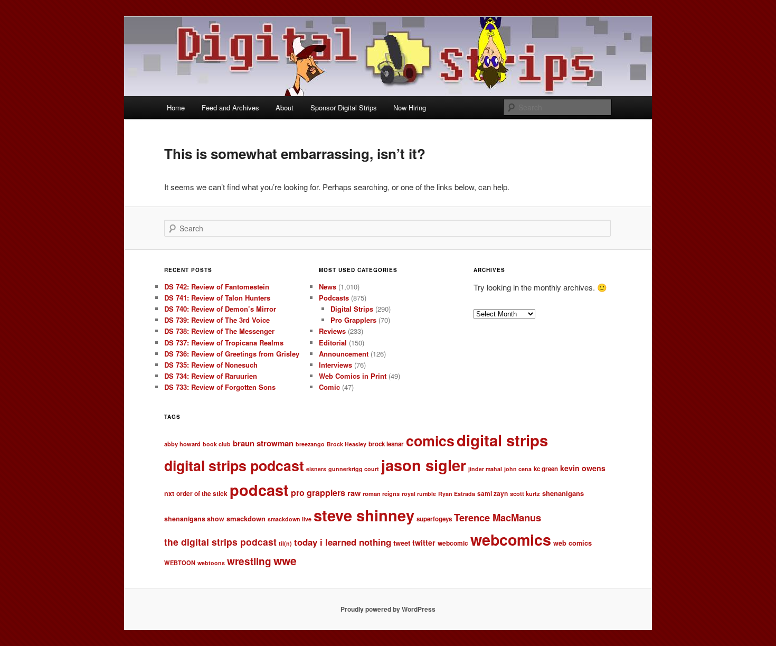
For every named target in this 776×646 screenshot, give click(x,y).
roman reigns (381, 493)
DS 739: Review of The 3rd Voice (217, 320)
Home (176, 107)
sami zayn (492, 493)
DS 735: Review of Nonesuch (211, 365)
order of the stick (202, 493)
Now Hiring (409, 107)
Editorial (333, 343)
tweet (401, 543)
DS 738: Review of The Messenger (219, 331)
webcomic (453, 543)
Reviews (332, 331)
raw (354, 493)
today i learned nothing (342, 542)
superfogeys (434, 518)
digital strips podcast (234, 465)
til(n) (285, 543)
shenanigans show (194, 518)
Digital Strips (351, 309)
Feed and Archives (230, 107)
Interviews (335, 365)
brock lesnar (386, 443)
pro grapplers (318, 492)
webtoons (211, 563)
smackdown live (289, 519)
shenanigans (563, 493)
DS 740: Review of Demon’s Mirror (220, 309)
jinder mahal (485, 469)
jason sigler (423, 465)
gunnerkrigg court (353, 469)
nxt (169, 493)
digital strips (502, 440)
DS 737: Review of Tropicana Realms (223, 343)
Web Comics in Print (352, 376)
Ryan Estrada (456, 494)
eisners (316, 469)
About (285, 107)
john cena (518, 469)
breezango (310, 444)
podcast (259, 490)
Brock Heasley (346, 444)
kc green (546, 468)
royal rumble (419, 494)
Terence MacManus (497, 517)
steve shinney (364, 515)
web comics (572, 543)
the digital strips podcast (220, 541)
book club (217, 444)
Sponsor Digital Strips (343, 107)
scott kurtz (525, 493)
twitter (424, 542)
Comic (329, 387)
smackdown (246, 518)
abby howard (182, 443)
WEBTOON (179, 562)
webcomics (510, 539)
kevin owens (582, 468)
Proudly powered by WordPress (388, 609)
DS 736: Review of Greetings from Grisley (231, 354)
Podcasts (334, 298)
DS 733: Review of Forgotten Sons (220, 387)
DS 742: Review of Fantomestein (216, 287)
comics (430, 440)
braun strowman (263, 443)
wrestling (249, 561)
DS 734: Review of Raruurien (210, 376)
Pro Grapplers (353, 320)
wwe (285, 561)
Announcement (343, 354)
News (327, 287)
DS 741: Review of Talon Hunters (217, 298)
